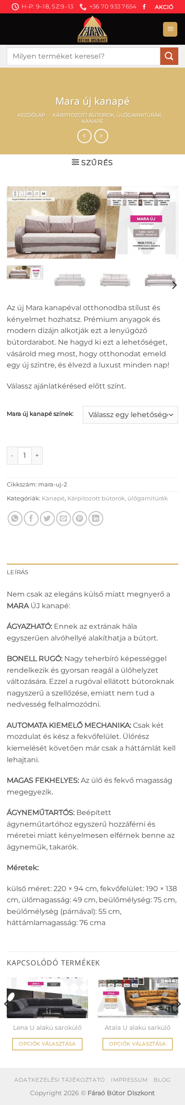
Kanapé (92, 121)
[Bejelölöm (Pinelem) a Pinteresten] (79, 518)
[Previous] (21, 224)
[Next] (163, 224)
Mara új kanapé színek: (40, 414)
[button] (170, 29)
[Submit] (169, 56)
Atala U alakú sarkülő (138, 1027)
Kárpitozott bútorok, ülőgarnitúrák (107, 115)
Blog (162, 1079)
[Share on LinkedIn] (95, 518)
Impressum (129, 1079)
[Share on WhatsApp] (15, 518)
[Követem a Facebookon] (144, 7)
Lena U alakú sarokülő (47, 1027)
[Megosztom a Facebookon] (31, 518)
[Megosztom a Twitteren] (47, 518)
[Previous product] (101, 136)
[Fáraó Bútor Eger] (92, 29)
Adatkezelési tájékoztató (59, 1079)
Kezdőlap (31, 115)
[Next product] (84, 136)
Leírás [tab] (18, 572)
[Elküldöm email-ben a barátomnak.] (63, 518)
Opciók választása (47, 1044)
